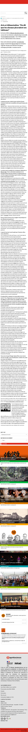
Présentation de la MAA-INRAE (8, 689)
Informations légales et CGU (7, 697)
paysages (6, 215)
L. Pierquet (18, 729)
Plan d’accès (3, 695)
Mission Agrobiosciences (17, 33)
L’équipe (2, 691)
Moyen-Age (3, 172)
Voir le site (24, 619)
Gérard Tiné (5, 21)
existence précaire (17, 141)
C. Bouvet (25, 729)
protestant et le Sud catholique (8, 181)
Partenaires (3, 693)
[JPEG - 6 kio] (5, 407)
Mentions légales (24, 730)
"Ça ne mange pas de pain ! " (8, 36)
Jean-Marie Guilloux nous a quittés (8, 687)
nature (13, 60)
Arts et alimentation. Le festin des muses (15, 401)
